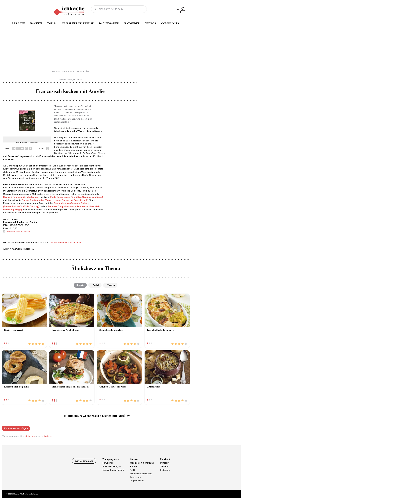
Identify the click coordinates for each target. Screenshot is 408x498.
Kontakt (134, 459)
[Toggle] (181, 10)
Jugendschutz (137, 480)
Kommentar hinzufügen (16, 428)
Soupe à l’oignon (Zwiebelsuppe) (21, 197)
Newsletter (107, 462)
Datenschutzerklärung (141, 473)
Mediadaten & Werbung (142, 462)
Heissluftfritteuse (78, 23)
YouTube (164, 466)
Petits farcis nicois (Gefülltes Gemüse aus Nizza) (76, 197)
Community (170, 23)
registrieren (46, 436)
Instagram (165, 470)
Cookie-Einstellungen (113, 470)
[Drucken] (47, 148)
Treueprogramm (110, 459)
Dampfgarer (109, 23)
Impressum (135, 477)
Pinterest (164, 462)
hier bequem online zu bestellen (66, 242)
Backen (36, 23)
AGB (132, 470)
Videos (150, 23)
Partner (134, 466)
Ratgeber (132, 23)
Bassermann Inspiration (19, 231)
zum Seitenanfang (84, 461)
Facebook (165, 459)
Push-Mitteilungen (111, 466)
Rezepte (18, 23)
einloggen (30, 436)
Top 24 (52, 23)
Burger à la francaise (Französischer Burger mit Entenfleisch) (55, 200)
